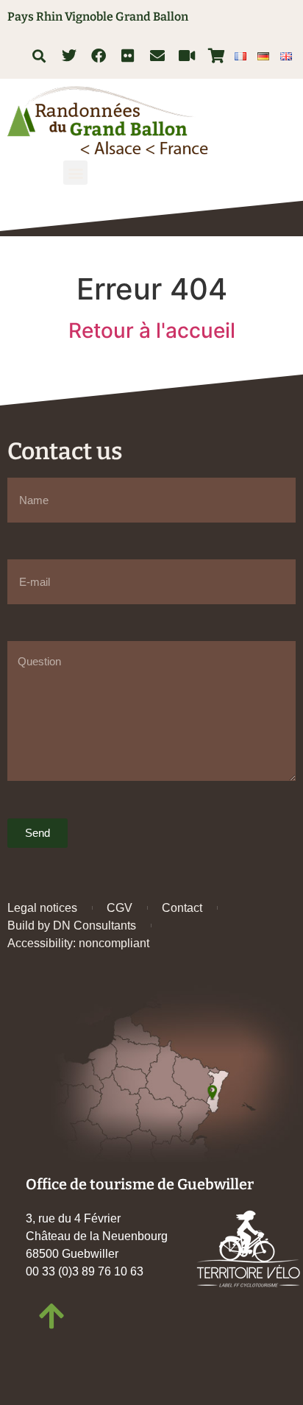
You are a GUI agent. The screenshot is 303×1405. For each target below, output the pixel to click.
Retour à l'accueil (151, 330)
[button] (38, 55)
